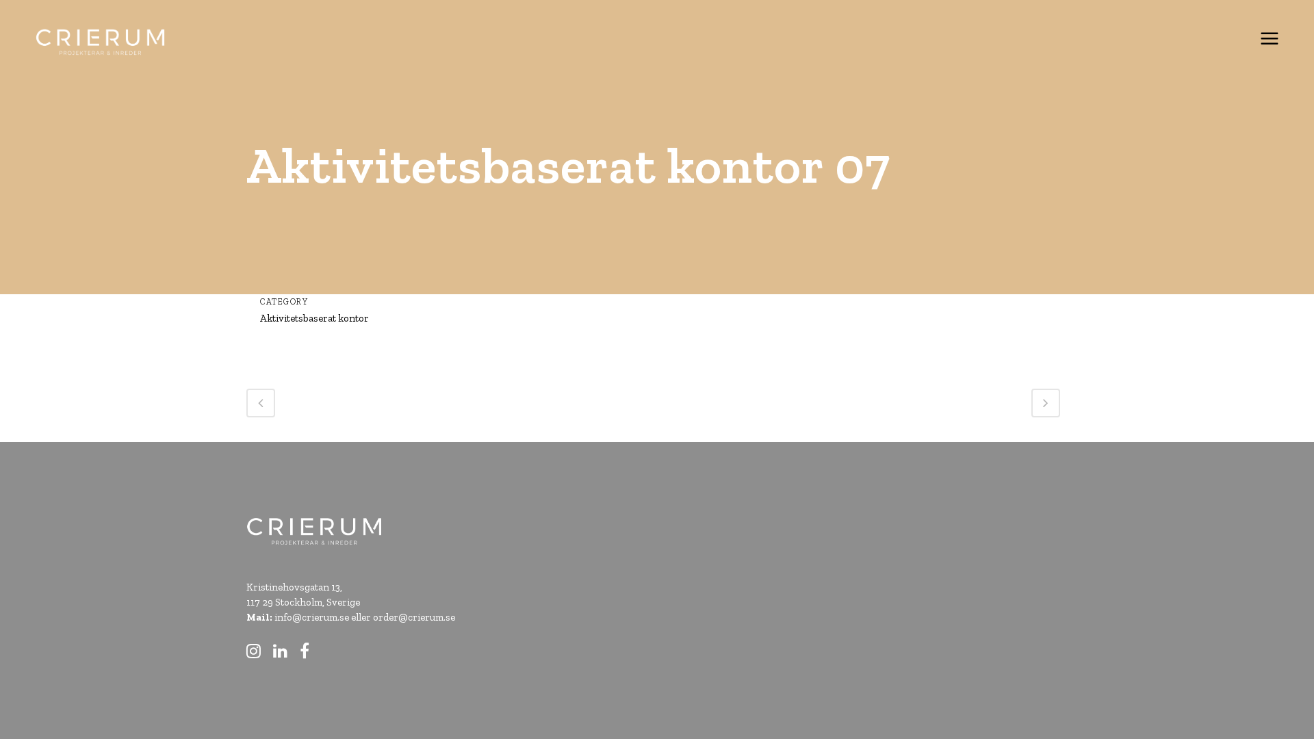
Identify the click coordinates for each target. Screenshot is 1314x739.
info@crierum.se (311, 617)
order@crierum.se (414, 617)
